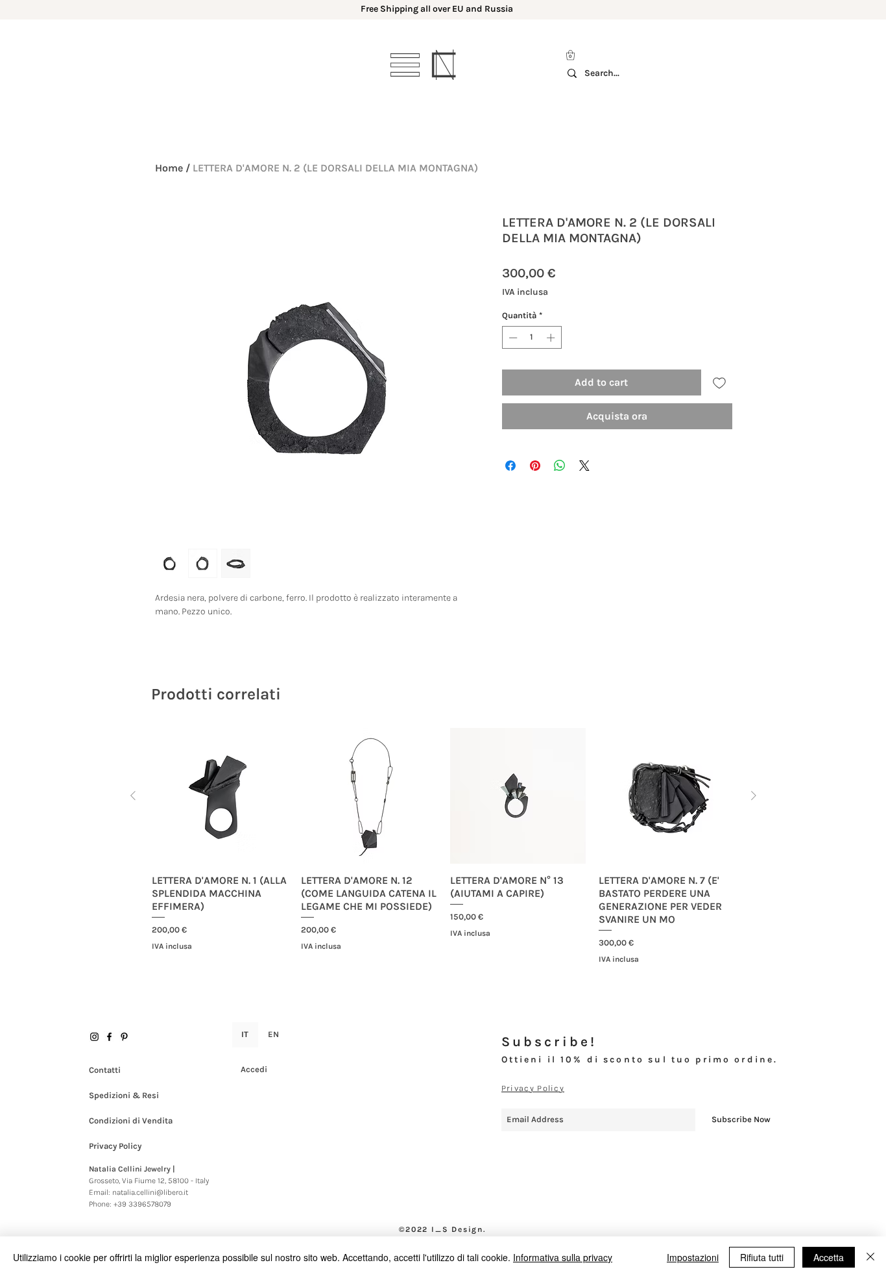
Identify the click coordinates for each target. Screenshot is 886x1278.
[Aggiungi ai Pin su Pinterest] (535, 465)
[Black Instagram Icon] (94, 1036)
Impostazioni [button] (693, 1257)
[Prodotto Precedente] (133, 795)
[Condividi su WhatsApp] (560, 465)
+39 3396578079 (142, 1204)
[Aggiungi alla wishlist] (719, 382)
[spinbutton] (531, 338)
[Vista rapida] (220, 796)
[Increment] (552, 338)
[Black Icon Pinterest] (124, 1036)
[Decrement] (512, 338)
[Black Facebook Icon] (109, 1036)
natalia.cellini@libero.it (150, 1192)
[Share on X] (584, 465)
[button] (405, 65)
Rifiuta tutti (762, 1257)
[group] (443, 846)
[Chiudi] (870, 1257)
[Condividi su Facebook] (510, 465)
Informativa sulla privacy (562, 1257)
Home (169, 168)
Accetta (828, 1257)
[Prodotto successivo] (753, 795)
